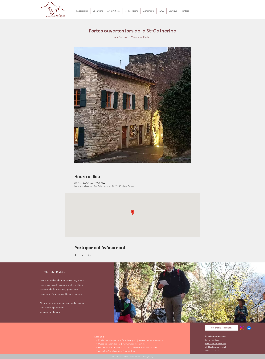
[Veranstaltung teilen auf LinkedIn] (89, 255)
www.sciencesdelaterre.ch (151, 340)
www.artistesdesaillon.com (145, 347)
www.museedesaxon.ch (134, 343)
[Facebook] (249, 328)
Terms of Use (135, 357)
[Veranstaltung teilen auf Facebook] (75, 255)
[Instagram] (242, 328)
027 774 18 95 (212, 350)
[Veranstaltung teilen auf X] (82, 255)
